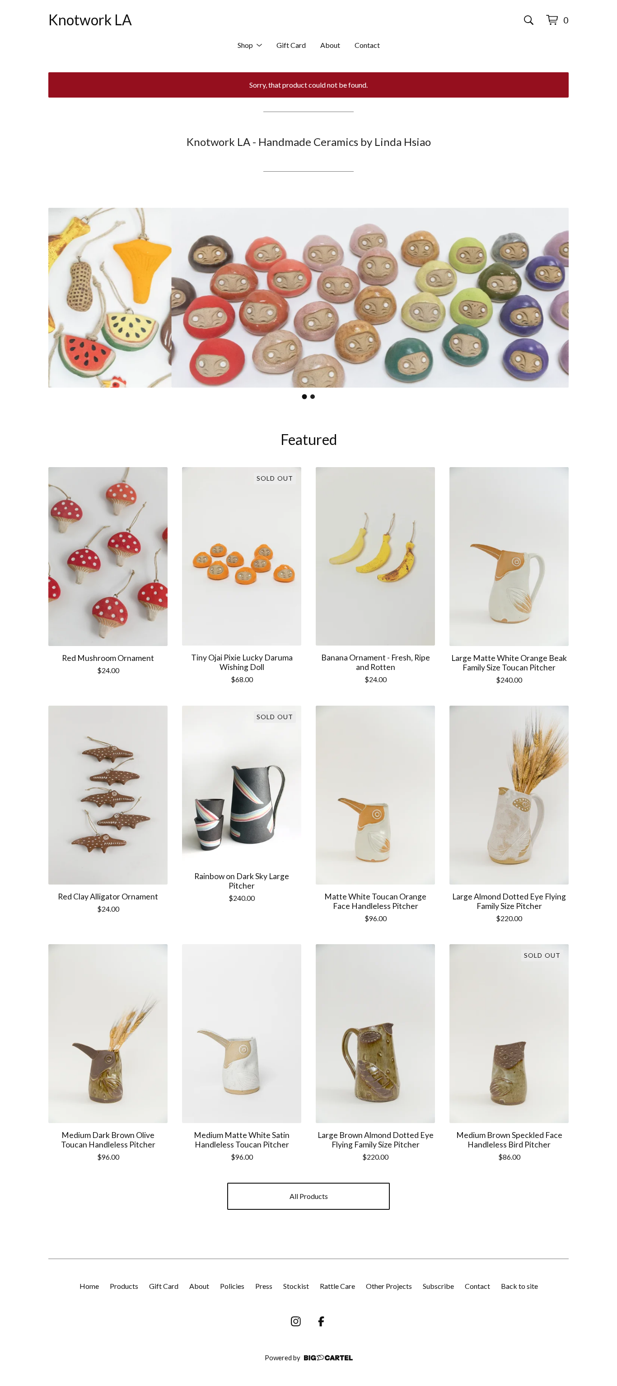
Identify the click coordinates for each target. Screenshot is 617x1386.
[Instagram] (296, 1321)
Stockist (296, 1286)
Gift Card (291, 45)
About (330, 45)
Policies (232, 1286)
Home (89, 1286)
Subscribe (438, 1286)
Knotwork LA (90, 19)
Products (124, 1286)
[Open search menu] (528, 20)
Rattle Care (337, 1286)
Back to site (519, 1286)
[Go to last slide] (61, 297)
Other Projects (389, 1286)
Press (263, 1286)
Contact (367, 45)
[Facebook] (321, 1321)
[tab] (304, 396)
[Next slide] (556, 297)
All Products (309, 1196)
